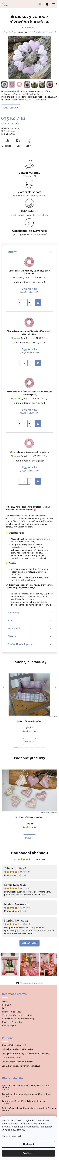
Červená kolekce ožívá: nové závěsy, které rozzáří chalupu (25, 1086)
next (56, 688)
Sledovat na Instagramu (31, 983)
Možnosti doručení (9, 131)
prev (3, 688)
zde (20, 1136)
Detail (28, 742)
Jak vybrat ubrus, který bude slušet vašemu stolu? (26, 1053)
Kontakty (6, 1005)
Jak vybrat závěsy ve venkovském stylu (21, 1066)
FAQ (4, 1008)
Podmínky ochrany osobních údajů (18, 1019)
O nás (5, 1001)
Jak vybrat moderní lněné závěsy (17, 1049)
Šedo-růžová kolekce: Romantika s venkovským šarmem (29, 1108)
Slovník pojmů (9, 1026)
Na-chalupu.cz (29, 28)
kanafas (31, 539)
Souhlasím (28, 1153)
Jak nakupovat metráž (12, 1058)
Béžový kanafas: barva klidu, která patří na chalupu (26, 1094)
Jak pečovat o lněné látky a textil (17, 1062)
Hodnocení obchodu (29, 853)
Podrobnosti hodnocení (45, 32)
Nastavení (28, 1144)
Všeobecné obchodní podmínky (17, 1015)
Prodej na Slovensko (12, 1022)
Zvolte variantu (10, 108)
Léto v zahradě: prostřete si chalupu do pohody (24, 1101)
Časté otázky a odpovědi (14, 1045)
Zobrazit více (29, 943)
